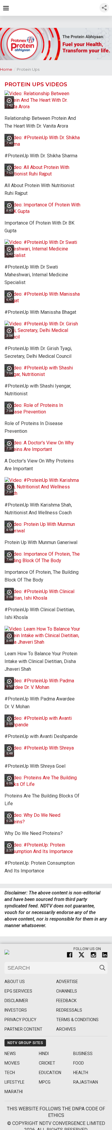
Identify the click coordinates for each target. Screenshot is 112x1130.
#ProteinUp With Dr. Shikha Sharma (40, 156)
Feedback (66, 1000)
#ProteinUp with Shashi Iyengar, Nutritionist (37, 389)
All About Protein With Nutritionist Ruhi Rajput (39, 189)
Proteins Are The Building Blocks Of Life (41, 799)
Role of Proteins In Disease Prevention (33, 427)
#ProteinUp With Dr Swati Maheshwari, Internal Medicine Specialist (36, 274)
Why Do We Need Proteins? (33, 833)
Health (80, 1072)
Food (78, 1063)
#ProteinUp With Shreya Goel (34, 766)
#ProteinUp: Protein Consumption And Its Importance (39, 867)
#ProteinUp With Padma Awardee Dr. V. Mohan (39, 702)
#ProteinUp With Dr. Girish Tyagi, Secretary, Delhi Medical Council (38, 352)
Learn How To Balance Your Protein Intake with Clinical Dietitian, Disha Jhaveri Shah (40, 661)
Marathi (13, 1091)
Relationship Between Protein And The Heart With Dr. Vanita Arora (40, 122)
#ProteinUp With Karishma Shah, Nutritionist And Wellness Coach (38, 508)
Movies (12, 1063)
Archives (66, 1029)
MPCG (44, 1082)
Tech (9, 1072)
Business (83, 1053)
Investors (15, 1010)
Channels (66, 991)
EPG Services (18, 991)
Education (50, 1072)
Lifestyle (14, 1082)
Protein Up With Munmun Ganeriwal (40, 542)
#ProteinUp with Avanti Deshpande (41, 736)
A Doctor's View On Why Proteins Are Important (39, 464)
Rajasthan (85, 1082)
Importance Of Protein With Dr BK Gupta (39, 226)
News (10, 1053)
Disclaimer (16, 1000)
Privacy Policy (20, 1019)
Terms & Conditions (77, 1019)
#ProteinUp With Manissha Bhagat (40, 312)
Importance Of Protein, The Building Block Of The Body (41, 576)
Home (7, 69)
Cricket (47, 1063)
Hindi (44, 1053)
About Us (14, 981)
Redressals (69, 1010)
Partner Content (23, 1029)
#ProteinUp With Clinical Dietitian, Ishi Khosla (39, 613)
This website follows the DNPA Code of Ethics (56, 1112)
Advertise (67, 981)
